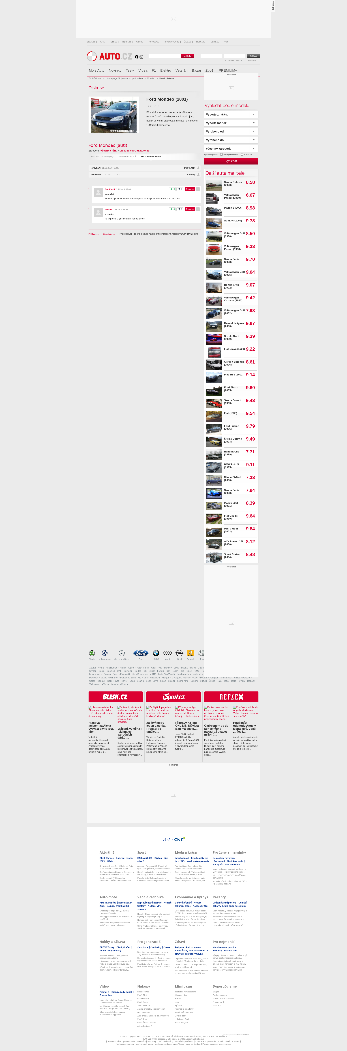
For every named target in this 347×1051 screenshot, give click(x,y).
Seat (148, 681)
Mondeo (151, 78)
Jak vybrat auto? (144, 1026)
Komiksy (217, 950)
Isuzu (92, 674)
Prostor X (105, 992)
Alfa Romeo (111, 668)
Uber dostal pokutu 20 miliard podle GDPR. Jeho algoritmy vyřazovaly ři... (191, 912)
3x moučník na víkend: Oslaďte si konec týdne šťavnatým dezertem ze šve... (229, 918)
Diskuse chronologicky (102, 156)
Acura (101, 668)
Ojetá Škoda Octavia (146, 1023)
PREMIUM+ (228, 70)
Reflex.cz (200, 42)
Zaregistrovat (109, 234)
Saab (132, 681)
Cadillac (202, 668)
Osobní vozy (143, 998)
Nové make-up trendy (198, 861)
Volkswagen (105, 659)
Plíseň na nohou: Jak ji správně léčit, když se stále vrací (191, 966)
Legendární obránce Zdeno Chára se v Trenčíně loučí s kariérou (117, 1001)
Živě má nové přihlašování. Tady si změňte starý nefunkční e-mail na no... (229, 962)
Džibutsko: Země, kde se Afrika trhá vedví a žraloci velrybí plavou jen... (115, 962)
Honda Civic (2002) (231, 286)
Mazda (103, 677)
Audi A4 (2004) (233, 220)
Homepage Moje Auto (117, 78)
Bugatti (184, 668)
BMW (156, 659)
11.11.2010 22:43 (105, 174)
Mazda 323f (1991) (231, 504)
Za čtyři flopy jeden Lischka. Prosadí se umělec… (156, 727)
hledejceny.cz (143, 992)
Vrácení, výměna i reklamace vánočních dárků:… (129, 733)
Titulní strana (95, 78)
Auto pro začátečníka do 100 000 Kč (153, 1016)
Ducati (152, 671)
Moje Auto (96, 70)
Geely (189, 671)
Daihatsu (128, 671)
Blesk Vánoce (107, 858)
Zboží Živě (142, 995)
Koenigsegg (143, 674)
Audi (167, 659)
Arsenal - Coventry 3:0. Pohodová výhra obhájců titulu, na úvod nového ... (154, 867)
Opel (179, 659)
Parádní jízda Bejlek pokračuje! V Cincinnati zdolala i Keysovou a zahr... (153, 879)
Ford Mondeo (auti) (108, 145)
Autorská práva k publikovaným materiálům (126, 1041)
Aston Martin (143, 668)
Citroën (93, 671)
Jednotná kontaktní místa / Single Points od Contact (177, 1044)
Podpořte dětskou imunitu (188, 947)
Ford (141, 659)
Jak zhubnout (182, 858)
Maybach (93, 677)
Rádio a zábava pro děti (223, 998)
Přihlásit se (94, 234)
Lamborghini (183, 674)
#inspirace (143, 947)
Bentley (168, 668)
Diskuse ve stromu (151, 156)
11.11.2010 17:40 (105, 168)
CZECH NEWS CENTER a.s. (149, 1036)
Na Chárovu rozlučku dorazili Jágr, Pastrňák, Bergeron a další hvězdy (115, 1007)
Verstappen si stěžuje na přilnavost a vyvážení (116, 918)
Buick (193, 668)
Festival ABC (231, 950)
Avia (160, 668)
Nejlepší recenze (231, 155)
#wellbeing (156, 947)
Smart (163, 681)
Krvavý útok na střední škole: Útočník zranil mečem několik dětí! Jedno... (116, 867)
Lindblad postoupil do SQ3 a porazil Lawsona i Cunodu (115, 912)
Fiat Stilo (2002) (233, 374)
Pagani (203, 677)
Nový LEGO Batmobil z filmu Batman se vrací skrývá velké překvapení (229, 968)
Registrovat (252, 60)
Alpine (131, 668)
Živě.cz (187, 42)
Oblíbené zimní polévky (225, 903)
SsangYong (183, 681)
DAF (119, 671)
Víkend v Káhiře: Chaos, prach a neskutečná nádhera (114, 956)
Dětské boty (180, 1016)
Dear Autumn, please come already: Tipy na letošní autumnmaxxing (153, 953)
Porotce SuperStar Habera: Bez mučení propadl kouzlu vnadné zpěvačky (189, 867)
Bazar (196, 70)
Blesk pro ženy (171, 42)
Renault (190, 659)
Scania (140, 681)
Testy (130, 70)
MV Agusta (177, 677)
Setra (155, 681)
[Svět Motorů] (250, 70)
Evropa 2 (217, 1005)
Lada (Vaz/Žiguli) (166, 674)
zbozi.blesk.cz (143, 1005)
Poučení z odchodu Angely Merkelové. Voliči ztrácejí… (244, 727)
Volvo (106, 684)
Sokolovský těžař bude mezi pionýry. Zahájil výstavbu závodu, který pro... (191, 918)
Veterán (181, 70)
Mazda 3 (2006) (233, 207)
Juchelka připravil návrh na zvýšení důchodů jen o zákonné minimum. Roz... (190, 924)
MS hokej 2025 (145, 858)
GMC (197, 671)
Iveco (99, 674)
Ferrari (160, 671)
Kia (133, 674)
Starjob (216, 992)
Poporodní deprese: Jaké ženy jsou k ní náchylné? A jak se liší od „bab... (191, 960)
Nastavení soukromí (125, 1044)
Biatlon (158, 858)
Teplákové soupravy (184, 1012)
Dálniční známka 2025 (118, 906)
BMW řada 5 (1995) (231, 466)
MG (139, 677)
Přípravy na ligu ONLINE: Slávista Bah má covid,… (187, 725)
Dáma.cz (215, 42)
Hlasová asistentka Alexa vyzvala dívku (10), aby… (101, 727)
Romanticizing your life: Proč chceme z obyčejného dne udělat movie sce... (154, 959)
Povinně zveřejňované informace (216, 1044)
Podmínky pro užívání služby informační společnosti (170, 1041)
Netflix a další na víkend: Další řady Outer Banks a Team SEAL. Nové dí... (154, 921)
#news (166, 947)
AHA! (102, 42)
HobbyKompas (143, 1012)
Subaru (194, 681)
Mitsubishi (155, 677)
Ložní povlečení (182, 1019)
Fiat (168, 671)
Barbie (178, 998)
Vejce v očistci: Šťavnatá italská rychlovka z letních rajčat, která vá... (229, 924)
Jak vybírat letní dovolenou (226, 864)
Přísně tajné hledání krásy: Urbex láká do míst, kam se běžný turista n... (116, 968)
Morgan (166, 677)
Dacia (101, 671)
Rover (124, 681)
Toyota (203, 659)
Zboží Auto (142, 1019)
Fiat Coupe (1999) (231, 517)
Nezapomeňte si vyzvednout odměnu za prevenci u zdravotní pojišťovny (191, 971)
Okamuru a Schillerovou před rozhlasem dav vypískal (112, 1013)
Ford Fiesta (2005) (231, 389)
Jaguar (107, 674)
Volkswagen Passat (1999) (232, 196)
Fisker (175, 671)
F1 (154, 70)
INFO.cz (111, 861)
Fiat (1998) (230, 413)
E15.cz (113, 42)
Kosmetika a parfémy (184, 1009)
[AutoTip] (257, 70)
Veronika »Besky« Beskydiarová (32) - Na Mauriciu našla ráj (230, 882)
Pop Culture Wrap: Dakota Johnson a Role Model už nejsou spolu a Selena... (154, 965)
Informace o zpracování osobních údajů (212, 1041)
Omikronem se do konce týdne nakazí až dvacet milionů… (216, 730)
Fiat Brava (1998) (234, 349)
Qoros (92, 681)
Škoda (92, 659)
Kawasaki (125, 674)
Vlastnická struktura (144, 1044)
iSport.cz (126, 42)
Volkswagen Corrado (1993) (233, 299)
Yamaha (115, 684)
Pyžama (178, 1005)
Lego (177, 1002)
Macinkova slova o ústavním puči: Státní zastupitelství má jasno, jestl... (191, 879)
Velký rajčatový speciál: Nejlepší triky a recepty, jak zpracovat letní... (230, 912)
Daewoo (111, 671)
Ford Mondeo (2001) (167, 99)
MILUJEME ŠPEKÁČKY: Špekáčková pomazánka (229, 876)
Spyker (171, 681)
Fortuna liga (106, 995)
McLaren (113, 677)
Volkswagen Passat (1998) (232, 248)
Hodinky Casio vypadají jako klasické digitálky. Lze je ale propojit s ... (153, 915)
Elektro (165, 70)
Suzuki (203, 681)
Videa (142, 70)
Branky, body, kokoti (122, 992)
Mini (145, 677)
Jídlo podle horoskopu (234, 906)
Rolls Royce (113, 681)
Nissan (187, 677)
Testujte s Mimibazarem (185, 992)
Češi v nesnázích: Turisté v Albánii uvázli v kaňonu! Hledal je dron (190, 873)
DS (145, 671)
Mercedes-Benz (121, 659)
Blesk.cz (91, 42)
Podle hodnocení (127, 156)
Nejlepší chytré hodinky (149, 903)
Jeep (115, 674)
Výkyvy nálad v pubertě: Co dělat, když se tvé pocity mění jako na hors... (230, 956)
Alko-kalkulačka (108, 903)
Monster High (181, 995)
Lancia (195, 674)
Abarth (92, 668)
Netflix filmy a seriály (110, 950)
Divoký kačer (124, 947)
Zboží (209, 70)
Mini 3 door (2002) (231, 530)
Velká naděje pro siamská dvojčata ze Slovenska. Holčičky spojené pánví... (229, 870)
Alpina (123, 668)
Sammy (191, 174)
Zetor (123, 684)
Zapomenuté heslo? (232, 60)
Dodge (138, 671)
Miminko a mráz (235, 861)
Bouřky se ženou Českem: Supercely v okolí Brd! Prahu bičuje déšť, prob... (117, 873)
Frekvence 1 (218, 1002)
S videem (248, 155)
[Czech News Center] (179, 839)
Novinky (115, 70)
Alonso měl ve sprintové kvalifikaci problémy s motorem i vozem (115, 924)
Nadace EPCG (200, 906)
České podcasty (220, 995)
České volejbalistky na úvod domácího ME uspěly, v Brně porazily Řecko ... (154, 873)
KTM (153, 674)
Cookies (235, 1041)
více (226, 42)
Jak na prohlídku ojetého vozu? (151, 1009)
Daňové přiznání (183, 903)
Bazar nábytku (181, 1023)
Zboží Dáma (142, 1002)
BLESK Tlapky (107, 947)
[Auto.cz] (109, 60)
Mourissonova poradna (225, 947)
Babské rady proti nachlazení (190, 950)
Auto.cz (139, 42)
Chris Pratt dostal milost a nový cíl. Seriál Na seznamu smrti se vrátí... (152, 927)
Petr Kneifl (189, 168)
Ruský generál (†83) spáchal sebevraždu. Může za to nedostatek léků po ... (115, 879)
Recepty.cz (154, 42)
